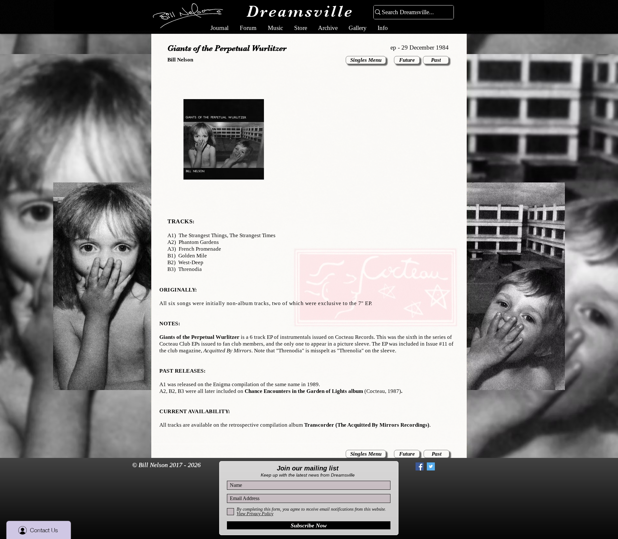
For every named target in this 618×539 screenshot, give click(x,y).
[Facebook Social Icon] (420, 466)
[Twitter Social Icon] (431, 466)
